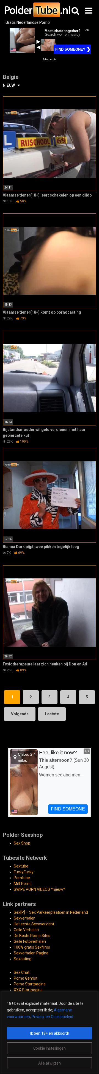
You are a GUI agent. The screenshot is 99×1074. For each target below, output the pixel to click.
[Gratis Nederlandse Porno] (37, 10)
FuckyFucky (24, 872)
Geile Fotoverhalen (30, 941)
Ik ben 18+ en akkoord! (49, 1033)
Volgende (20, 714)
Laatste (52, 714)
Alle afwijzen (49, 1063)
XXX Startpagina (28, 990)
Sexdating (22, 959)
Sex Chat (21, 972)
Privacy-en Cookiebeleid (52, 1016)
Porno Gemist (25, 978)
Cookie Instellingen (49, 1048)
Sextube (21, 866)
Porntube (22, 878)
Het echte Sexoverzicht (34, 924)
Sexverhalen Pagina (31, 953)
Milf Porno (23, 883)
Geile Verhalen (26, 930)
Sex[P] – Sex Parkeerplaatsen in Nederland (51, 912)
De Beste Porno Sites (32, 935)
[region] (49, 1033)
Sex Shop (22, 843)
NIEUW (9, 85)
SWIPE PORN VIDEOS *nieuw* (39, 889)
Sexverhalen (24, 918)
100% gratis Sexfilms (32, 947)
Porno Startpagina (30, 984)
